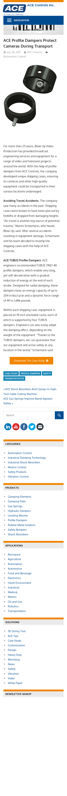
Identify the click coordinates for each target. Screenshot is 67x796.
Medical (12, 592)
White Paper (15, 683)
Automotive (15, 568)
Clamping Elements (19, 496)
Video (11, 678)
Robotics (13, 606)
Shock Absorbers (18, 534)
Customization (16, 645)
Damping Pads (17, 501)
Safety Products (17, 472)
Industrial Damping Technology (27, 457)
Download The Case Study (30, 360)
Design (12, 650)
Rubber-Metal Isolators (21, 525)
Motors (12, 597)
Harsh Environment (19, 583)
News (11, 664)
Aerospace (14, 554)
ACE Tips (13, 636)
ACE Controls (34, 52)
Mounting (14, 659)
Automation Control (14, 56)
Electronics (14, 578)
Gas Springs (15, 506)
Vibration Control (18, 476)
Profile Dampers (30, 373)
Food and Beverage (19, 573)
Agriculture (14, 559)
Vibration (13, 673)
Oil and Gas (15, 601)
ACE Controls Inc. (40, 5)
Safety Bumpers (17, 529)
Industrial (13, 587)
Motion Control (17, 467)
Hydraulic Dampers (19, 511)
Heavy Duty (15, 655)
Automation (15, 564)
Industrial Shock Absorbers (24, 462)
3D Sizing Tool (17, 631)
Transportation (14, 378)
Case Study (11, 373)
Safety (47, 373)
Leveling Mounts (18, 515)
